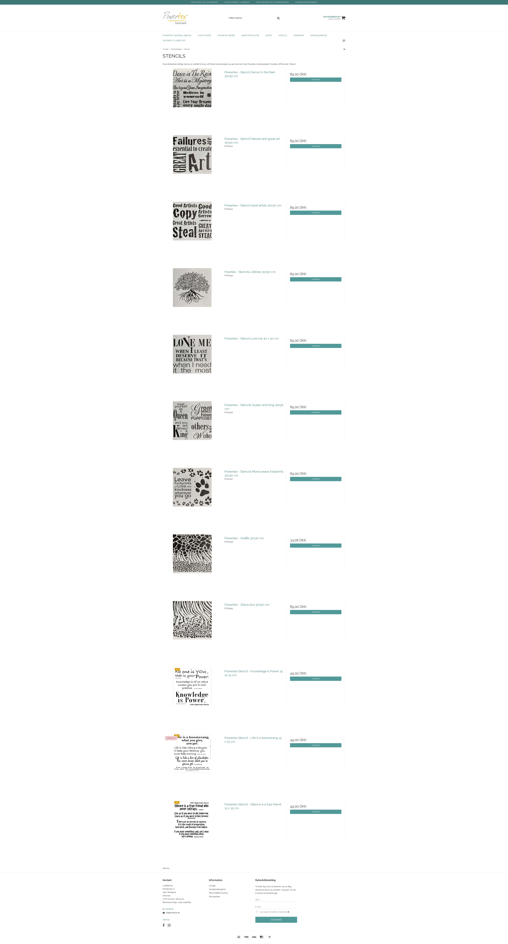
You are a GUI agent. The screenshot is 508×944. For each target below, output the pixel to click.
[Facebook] (164, 925)
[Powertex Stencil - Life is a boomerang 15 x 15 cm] (192, 763)
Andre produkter (250, 35)
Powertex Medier (226, 35)
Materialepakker (318, 35)
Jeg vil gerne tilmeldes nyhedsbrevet (278, 911)
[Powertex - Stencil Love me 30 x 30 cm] (192, 364)
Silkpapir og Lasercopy (174, 40)
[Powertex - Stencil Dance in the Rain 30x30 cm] (192, 98)
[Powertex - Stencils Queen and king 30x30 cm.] (192, 430)
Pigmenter (299, 35)
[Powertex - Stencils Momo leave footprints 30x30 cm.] (192, 497)
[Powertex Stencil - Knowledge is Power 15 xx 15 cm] (192, 697)
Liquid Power (204, 35)
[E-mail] (276, 907)
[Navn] (276, 899)
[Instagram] (169, 925)
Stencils (282, 35)
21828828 (168, 909)
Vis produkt (316, 80)
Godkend (276, 919)
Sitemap (166, 920)
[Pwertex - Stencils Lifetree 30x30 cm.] (192, 297)
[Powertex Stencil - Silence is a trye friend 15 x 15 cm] (192, 830)
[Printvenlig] (344, 49)
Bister (269, 35)
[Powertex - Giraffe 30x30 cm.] (192, 564)
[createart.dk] (177, 18)
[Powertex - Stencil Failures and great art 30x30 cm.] (192, 164)
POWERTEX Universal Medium (177, 35)
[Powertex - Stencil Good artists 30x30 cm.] (192, 231)
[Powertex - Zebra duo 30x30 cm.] (192, 630)
